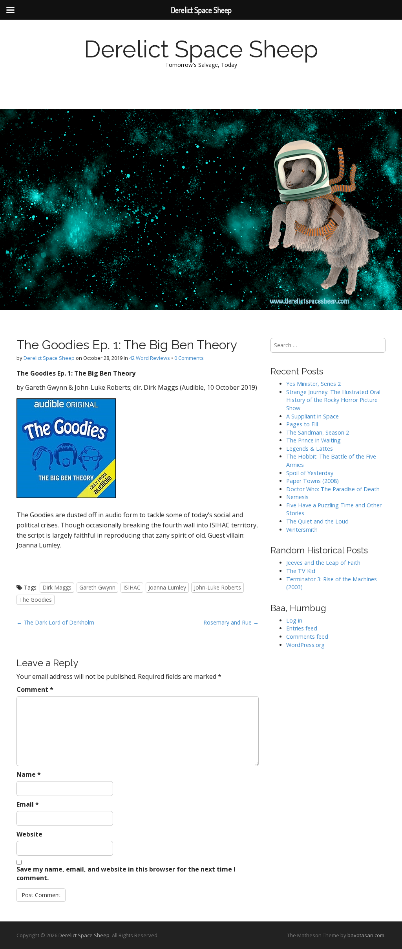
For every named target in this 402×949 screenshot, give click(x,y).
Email (27, 804)
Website (29, 834)
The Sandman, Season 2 (317, 432)
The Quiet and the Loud (317, 521)
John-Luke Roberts (217, 587)
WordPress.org (305, 645)
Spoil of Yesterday (309, 473)
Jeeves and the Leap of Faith (323, 562)
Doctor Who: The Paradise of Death (333, 489)
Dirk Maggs (56, 587)
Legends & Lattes (309, 448)
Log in (294, 620)
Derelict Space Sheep (201, 49)
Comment (34, 689)
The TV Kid (300, 571)
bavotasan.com (365, 935)
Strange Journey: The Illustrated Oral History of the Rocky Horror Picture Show (333, 400)
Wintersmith (302, 529)
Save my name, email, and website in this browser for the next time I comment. (126, 874)
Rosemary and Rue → (231, 622)
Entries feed (301, 628)
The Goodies (35, 599)
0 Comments (189, 357)
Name (28, 774)
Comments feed (307, 636)
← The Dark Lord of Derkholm (55, 622)
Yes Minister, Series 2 (313, 383)
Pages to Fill (302, 424)
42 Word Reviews (149, 357)
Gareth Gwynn (97, 587)
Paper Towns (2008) (312, 481)
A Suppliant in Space (312, 416)
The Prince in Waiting (313, 440)
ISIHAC (132, 587)
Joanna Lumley (167, 587)
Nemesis (297, 497)
